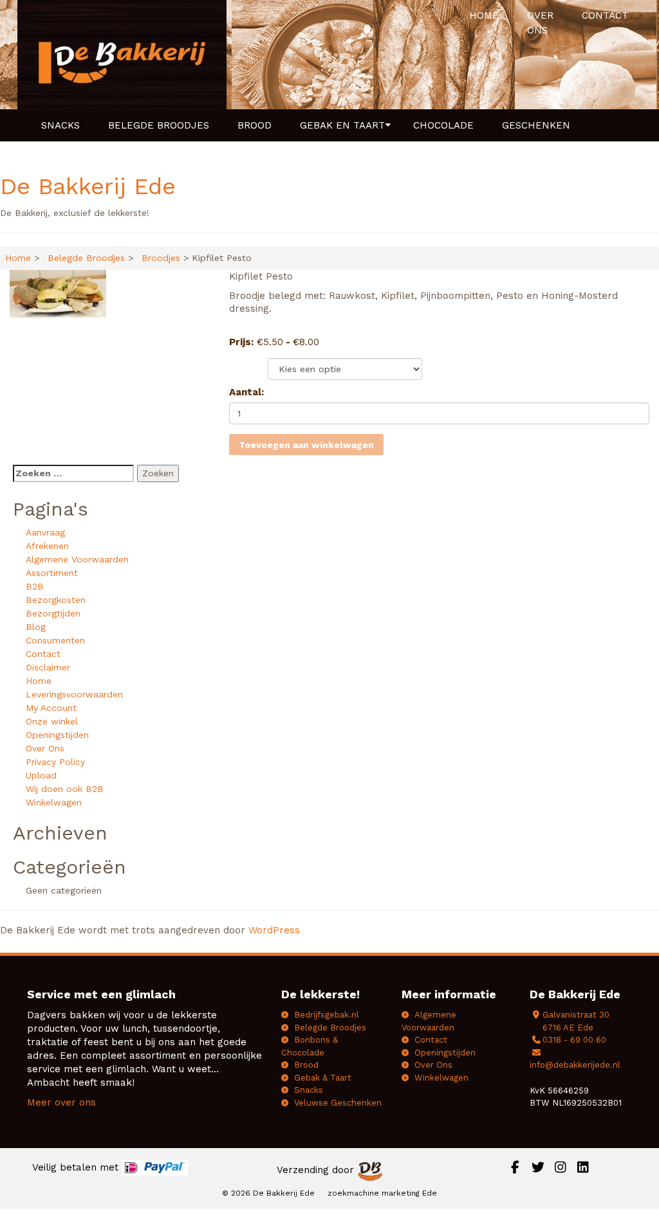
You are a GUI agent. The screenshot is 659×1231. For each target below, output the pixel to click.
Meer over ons (61, 1102)
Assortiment (52, 573)
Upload (41, 775)
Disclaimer (48, 667)
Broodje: (249, 366)
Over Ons (540, 23)
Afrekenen (47, 546)
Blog (36, 627)
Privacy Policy (55, 762)
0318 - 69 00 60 (574, 1040)
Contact (605, 15)
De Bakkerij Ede (88, 186)
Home (484, 15)
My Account (51, 708)
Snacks (60, 125)
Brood (254, 125)
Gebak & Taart (322, 1078)
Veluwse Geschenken (338, 1103)
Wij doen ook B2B (65, 789)
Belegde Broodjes (158, 125)
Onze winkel (52, 721)
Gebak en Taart (342, 125)
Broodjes (161, 258)
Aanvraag (45, 532)
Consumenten (55, 640)
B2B (35, 586)
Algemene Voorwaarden (77, 559)
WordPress (274, 930)
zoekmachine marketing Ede (382, 1193)
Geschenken (536, 125)
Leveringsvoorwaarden (74, 694)
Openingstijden (57, 735)
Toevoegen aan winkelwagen (306, 445)
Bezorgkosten (56, 600)
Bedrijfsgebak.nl (326, 1015)
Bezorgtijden (53, 613)
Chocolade (443, 125)
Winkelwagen (54, 802)
